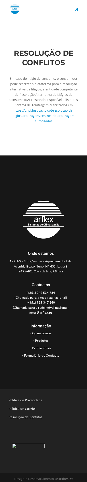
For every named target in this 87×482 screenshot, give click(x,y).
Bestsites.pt (64, 479)
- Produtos (41, 340)
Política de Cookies (22, 408)
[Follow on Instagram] (48, 365)
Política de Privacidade (25, 400)
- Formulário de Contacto (41, 355)
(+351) (41, 292)
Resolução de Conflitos (25, 417)
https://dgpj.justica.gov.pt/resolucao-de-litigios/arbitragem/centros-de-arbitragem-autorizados (43, 115)
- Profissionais (40, 348)
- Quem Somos (40, 333)
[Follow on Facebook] (39, 365)
